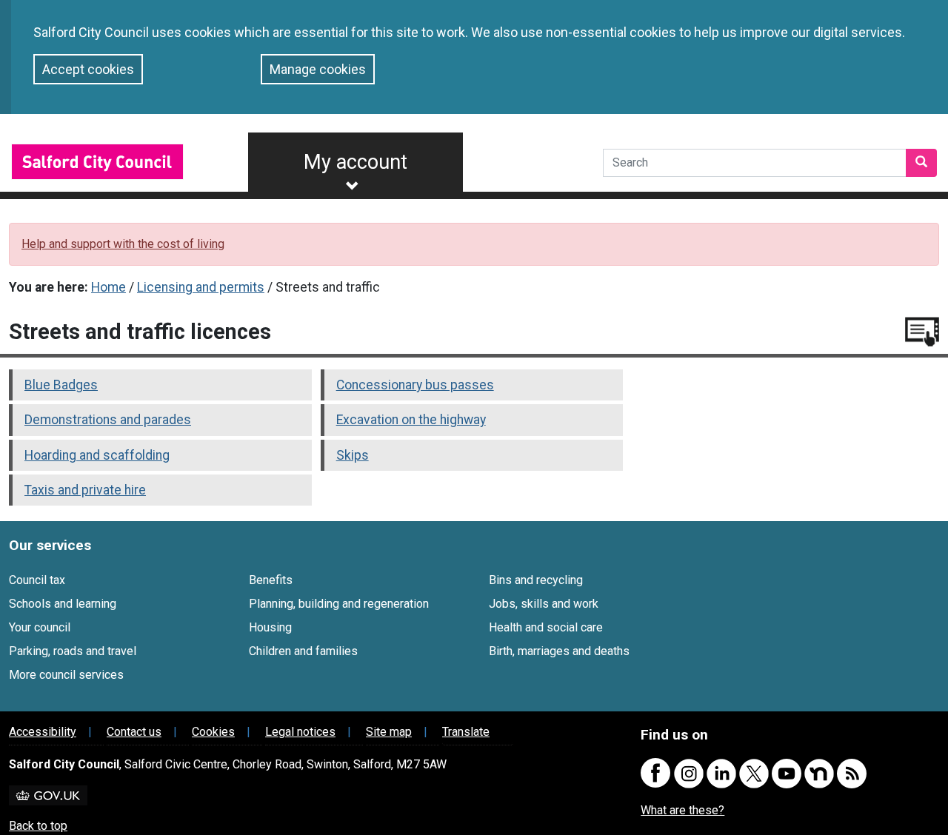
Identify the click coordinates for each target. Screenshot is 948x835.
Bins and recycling (536, 580)
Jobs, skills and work (543, 604)
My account (355, 162)
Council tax (37, 580)
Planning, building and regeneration (339, 604)
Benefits (271, 580)
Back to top (38, 826)
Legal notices (300, 732)
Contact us (134, 732)
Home (108, 287)
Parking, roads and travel (72, 651)
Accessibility (42, 732)
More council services (66, 675)
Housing (270, 627)
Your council (39, 627)
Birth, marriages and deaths (559, 651)
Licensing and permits (200, 287)
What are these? (682, 810)
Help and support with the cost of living (122, 244)
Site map (389, 732)
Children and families (303, 651)
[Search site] (921, 163)
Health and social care (546, 627)
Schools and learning (62, 604)
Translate (466, 732)
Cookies (213, 732)
